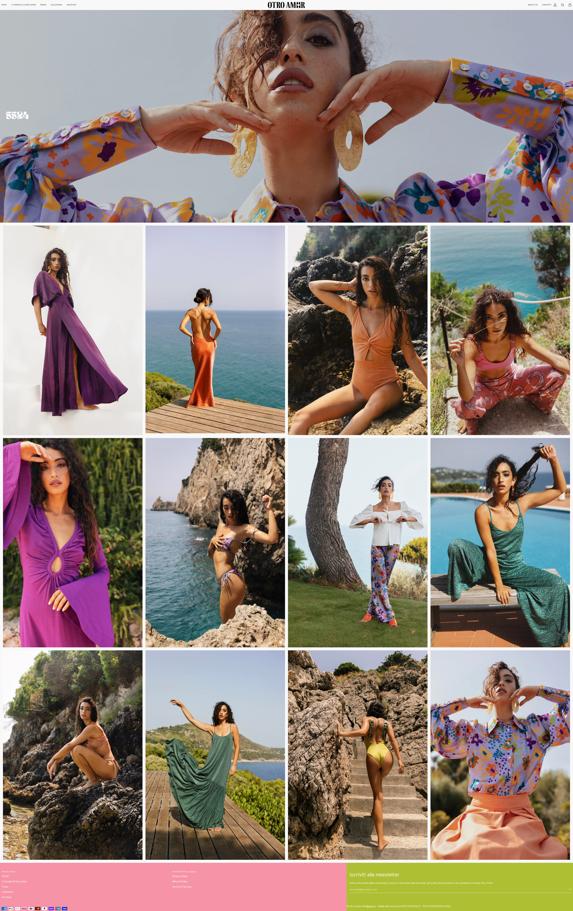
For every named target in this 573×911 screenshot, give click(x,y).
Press (5, 886)
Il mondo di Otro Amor (14, 881)
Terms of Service (181, 886)
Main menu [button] (9, 871)
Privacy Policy (180, 876)
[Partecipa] (569, 889)
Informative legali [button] (184, 871)
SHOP (5, 876)
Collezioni (7, 892)
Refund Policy (180, 881)
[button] (5, 5)
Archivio (6, 897)
